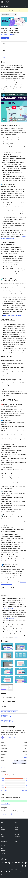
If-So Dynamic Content (7, 34)
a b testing (16, 760)
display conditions (16, 763)
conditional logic (23, 760)
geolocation (23, 763)
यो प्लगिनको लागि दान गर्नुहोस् (7, 814)
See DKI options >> (8, 608)
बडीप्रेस (3, 853)
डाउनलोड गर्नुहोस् (5, 38)
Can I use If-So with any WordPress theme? (7, 721)
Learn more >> (11, 618)
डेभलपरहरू (3, 839)
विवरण (4, 43)
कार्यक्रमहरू (17, 836)
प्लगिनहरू (16, 827)
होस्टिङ (2, 827)
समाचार (2, 825)
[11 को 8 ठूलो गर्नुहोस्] (24, 669)
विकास (4, 54)
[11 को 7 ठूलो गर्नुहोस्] (11, 669)
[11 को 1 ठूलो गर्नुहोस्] (11, 645)
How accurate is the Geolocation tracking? (6, 716)
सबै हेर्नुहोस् (24, 790)
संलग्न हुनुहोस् (17, 834)
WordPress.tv (5, 841)
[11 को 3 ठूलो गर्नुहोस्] (11, 653)
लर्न (2, 834)
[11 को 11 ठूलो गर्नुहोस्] (11, 686)
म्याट (3, 848)
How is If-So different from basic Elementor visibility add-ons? (9, 710)
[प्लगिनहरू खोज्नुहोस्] (15, 14)
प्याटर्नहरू (16, 829)
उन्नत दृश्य (3, 767)
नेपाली (6, 859)
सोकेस (16, 822)
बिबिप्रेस (3, 850)
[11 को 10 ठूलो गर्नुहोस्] (24, 677)
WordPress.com (6, 846)
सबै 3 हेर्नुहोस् (24, 757)
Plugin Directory (5, 6)
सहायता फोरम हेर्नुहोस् (5, 804)
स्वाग (16, 841)
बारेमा (2, 822)
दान (16, 839)
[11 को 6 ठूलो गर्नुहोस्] (24, 661)
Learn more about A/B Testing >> (12, 315)
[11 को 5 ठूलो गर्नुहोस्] (11, 661)
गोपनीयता (3, 829)
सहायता (4, 57)
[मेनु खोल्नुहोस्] (26, 2)
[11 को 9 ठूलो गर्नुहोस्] (11, 677)
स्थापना (4, 50)
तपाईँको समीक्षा (4, 790)
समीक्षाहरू (5, 46)
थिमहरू (16, 825)
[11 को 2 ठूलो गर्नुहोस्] (24, 645)
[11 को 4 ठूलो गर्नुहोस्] (24, 653)
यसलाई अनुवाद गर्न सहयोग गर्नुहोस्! (22, 10)
